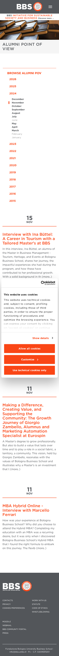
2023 (12, 144)
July (14, 116)
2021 (12, 158)
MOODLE (6, 622)
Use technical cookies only (29, 370)
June (14, 120)
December (18, 99)
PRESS (5, 633)
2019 (12, 172)
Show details (40, 338)
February (17, 134)
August (16, 113)
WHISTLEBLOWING (40, 612)
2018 (12, 179)
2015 (12, 200)
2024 (12, 93)
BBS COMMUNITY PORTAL (14, 629)
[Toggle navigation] (50, 7)
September (18, 109)
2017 (12, 186)
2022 (12, 151)
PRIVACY (6, 604)
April (14, 127)
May (14, 123)
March (15, 130)
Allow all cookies (29, 348)
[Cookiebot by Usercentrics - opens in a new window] (41, 283)
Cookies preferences (13, 608)
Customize (27, 359)
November (18, 102)
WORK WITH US (39, 600)
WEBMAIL (7, 625)
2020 (13, 165)
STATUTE (36, 604)
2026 (12, 79)
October (16, 106)
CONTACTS (7, 600)
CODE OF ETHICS (40, 608)
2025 (12, 86)
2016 (12, 193)
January (16, 137)
